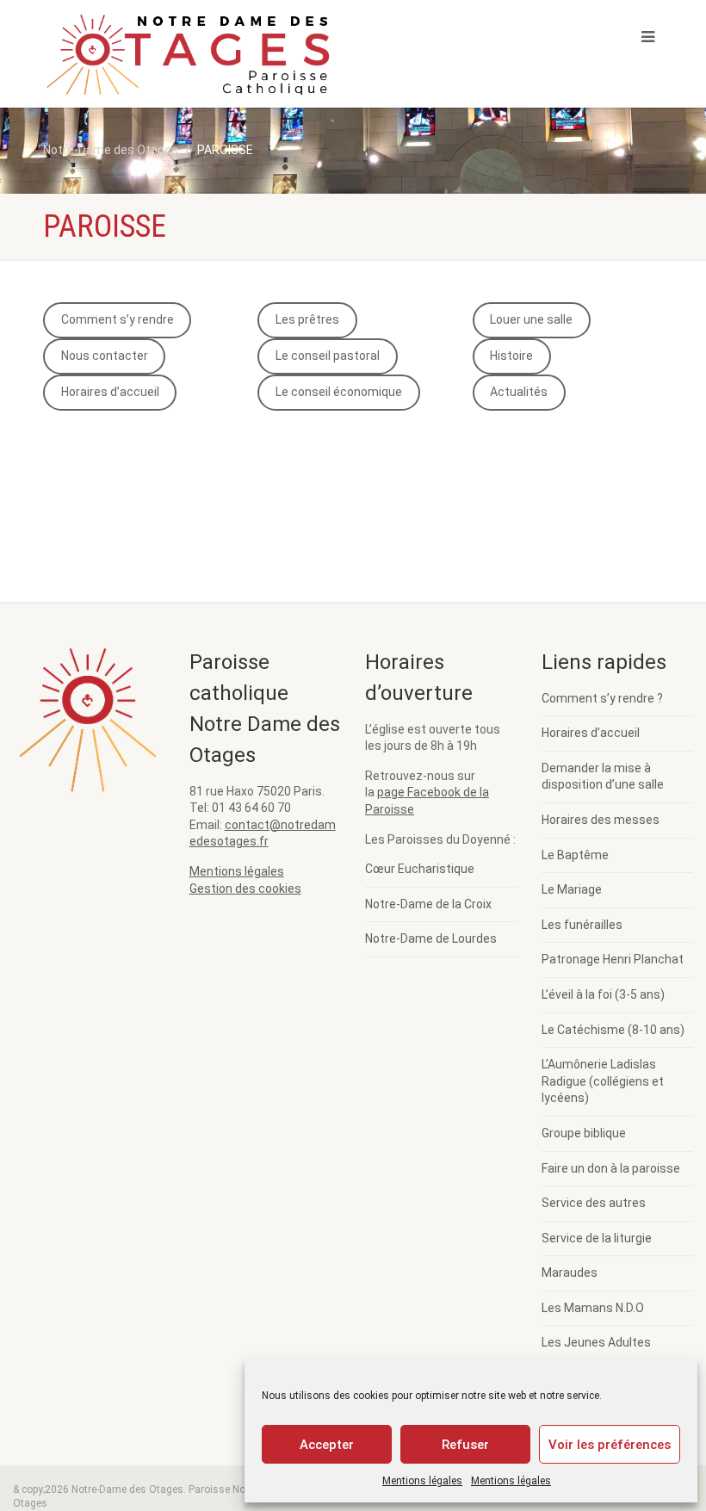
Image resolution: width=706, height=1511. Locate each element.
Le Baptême (575, 855)
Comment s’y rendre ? (602, 698)
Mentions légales (422, 1481)
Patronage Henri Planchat (613, 959)
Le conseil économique (339, 392)
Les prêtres (307, 319)
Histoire (511, 355)
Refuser (465, 1444)
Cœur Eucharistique (419, 869)
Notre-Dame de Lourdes (431, 938)
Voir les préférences (609, 1444)
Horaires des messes (601, 820)
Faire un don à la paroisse (611, 1168)
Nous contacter (104, 355)
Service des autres (594, 1203)
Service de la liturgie (597, 1238)
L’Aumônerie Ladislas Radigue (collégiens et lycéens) (603, 1081)
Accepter (327, 1444)
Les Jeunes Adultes (596, 1342)
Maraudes (570, 1272)
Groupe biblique (584, 1133)
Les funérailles (582, 925)
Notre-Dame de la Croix (428, 904)
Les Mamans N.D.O (593, 1308)
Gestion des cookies (245, 888)
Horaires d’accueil (110, 392)
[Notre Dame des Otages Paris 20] (191, 63)
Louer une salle (531, 319)
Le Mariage (572, 889)
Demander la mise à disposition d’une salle (603, 776)
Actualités (519, 392)
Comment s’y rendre (117, 319)
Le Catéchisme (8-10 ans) (613, 1030)
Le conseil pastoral (328, 355)
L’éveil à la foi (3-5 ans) (603, 994)
